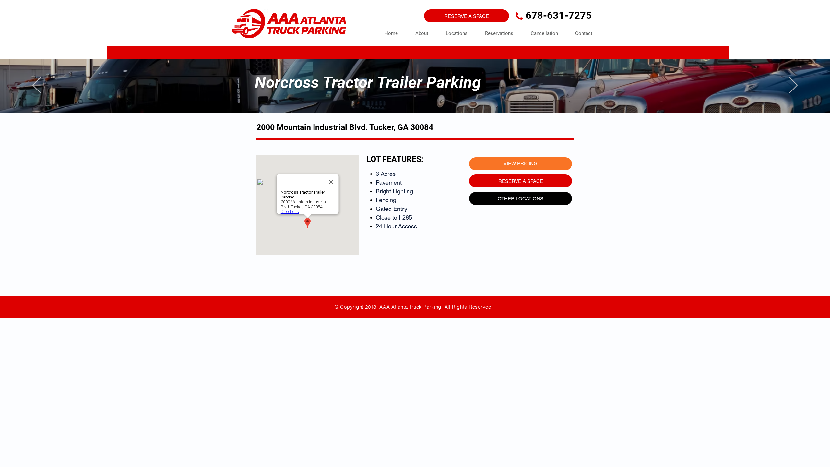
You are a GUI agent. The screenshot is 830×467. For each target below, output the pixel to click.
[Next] (793, 85)
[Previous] (36, 85)
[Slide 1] (415, 96)
